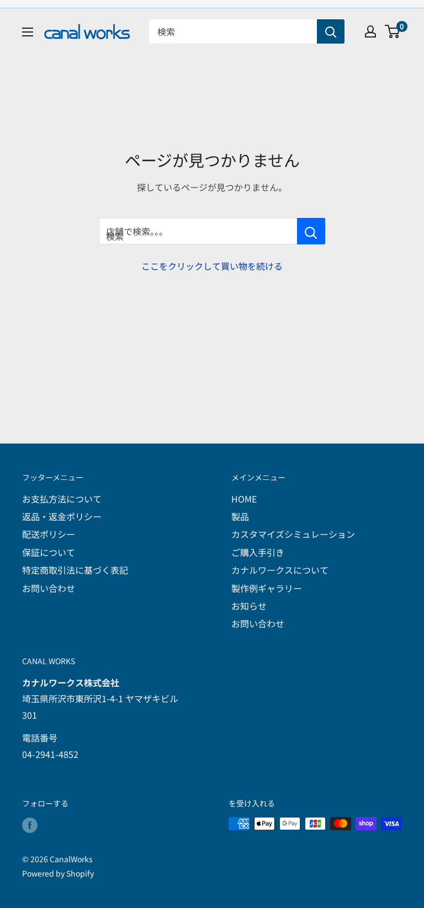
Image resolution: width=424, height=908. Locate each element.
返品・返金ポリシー (62, 516)
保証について (48, 552)
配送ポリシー (48, 534)
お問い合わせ (48, 588)
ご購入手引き (257, 552)
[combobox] (233, 31)
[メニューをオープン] (27, 32)
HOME (244, 498)
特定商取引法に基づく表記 (75, 569)
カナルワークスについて (279, 569)
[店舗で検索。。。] (311, 231)
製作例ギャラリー (266, 588)
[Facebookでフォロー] (30, 825)
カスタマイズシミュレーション (293, 534)
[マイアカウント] (370, 31)
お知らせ (249, 605)
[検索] (330, 31)
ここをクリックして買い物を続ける (212, 266)
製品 (240, 516)
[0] (393, 31)
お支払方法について (62, 498)
